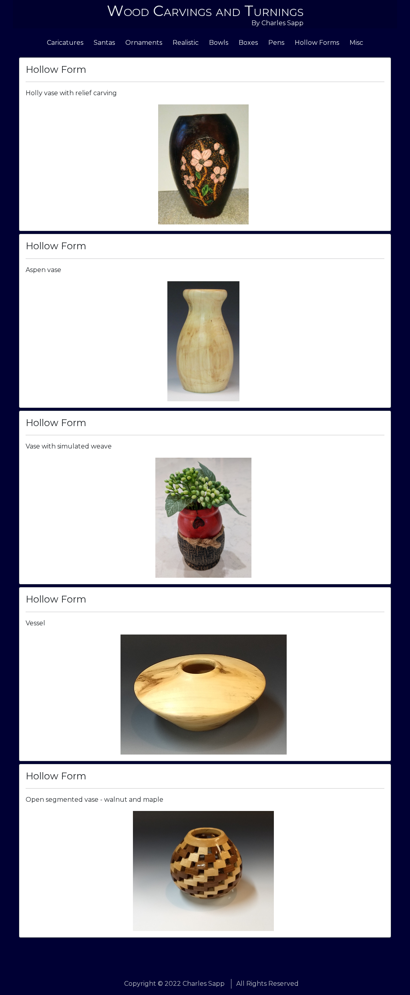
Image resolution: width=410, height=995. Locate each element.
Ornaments (143, 42)
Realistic (186, 42)
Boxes (248, 42)
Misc (356, 42)
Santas (104, 42)
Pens (276, 42)
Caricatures (65, 42)
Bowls (218, 42)
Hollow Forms (317, 42)
